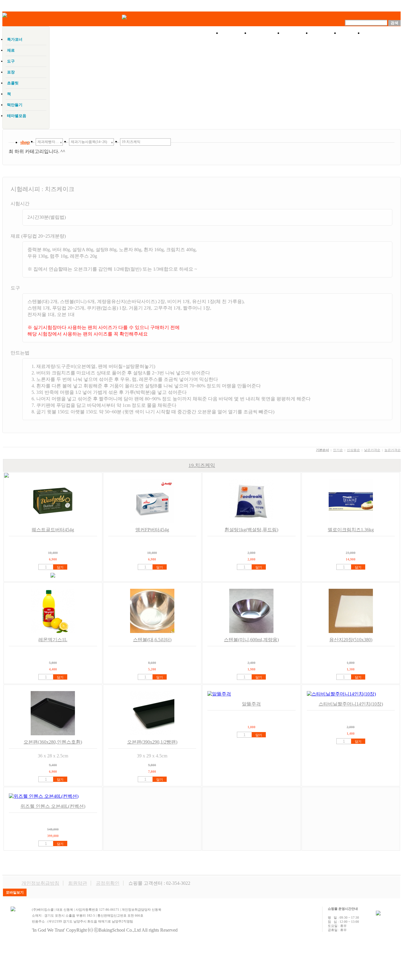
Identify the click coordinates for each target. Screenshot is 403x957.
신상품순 (353, 450)
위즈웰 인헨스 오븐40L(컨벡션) (52, 806)
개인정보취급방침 (40, 883)
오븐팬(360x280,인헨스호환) (53, 741)
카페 (351, 33)
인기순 (338, 450)
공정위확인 (107, 883)
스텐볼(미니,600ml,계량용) (251, 639)
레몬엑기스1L (52, 639)
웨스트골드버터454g (53, 529)
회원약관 (77, 883)
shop (25, 142)
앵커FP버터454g (152, 529)
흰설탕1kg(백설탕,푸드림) (251, 529)
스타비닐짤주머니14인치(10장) (351, 703)
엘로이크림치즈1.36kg (351, 529)
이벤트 (296, 33)
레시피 (325, 33)
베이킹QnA (382, 33)
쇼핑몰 (235, 33)
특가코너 (265, 33)
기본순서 (322, 450)
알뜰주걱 (251, 703)
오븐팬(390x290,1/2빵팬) (152, 741)
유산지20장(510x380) (350, 639)
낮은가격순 (372, 450)
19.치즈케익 (202, 465)
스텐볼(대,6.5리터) (152, 639)
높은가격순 (392, 450)
